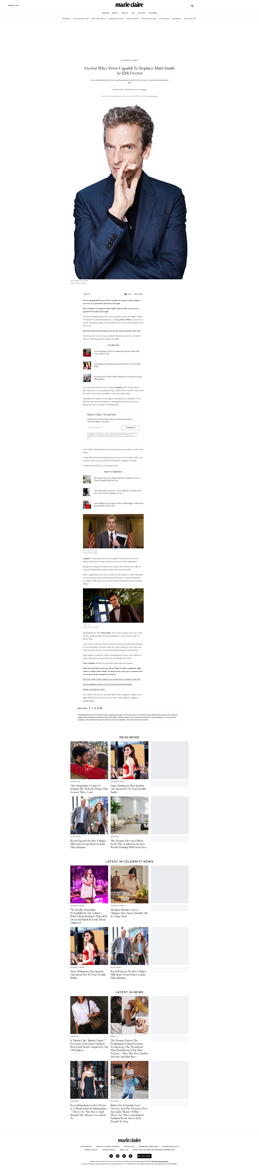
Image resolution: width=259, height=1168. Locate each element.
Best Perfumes (164, 19)
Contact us (129, 1146)
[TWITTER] (92, 708)
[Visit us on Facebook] (124, 1156)
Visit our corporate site (159, 1161)
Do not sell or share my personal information (153, 1150)
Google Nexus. (88, 701)
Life (133, 13)
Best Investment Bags (148, 19)
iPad (85, 698)
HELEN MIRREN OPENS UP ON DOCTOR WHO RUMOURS (107, 684)
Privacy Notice (91, 435)
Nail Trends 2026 (132, 19)
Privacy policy (91, 1150)
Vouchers (152, 13)
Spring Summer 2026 (116, 19)
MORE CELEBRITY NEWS (94, 690)
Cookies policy (109, 1150)
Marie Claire (118, 89)
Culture (141, 13)
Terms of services (110, 433)
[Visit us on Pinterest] (130, 1156)
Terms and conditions (148, 1146)
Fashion (105, 13)
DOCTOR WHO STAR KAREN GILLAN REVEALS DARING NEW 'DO (111, 331)
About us (124, 1150)
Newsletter (140, 294)
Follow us (129, 294)
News (145, 89)
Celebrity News (129, 60)
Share (88, 294)
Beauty (115, 13)
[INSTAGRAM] (95, 708)
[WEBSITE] (98, 708)
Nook (134, 698)
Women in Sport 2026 (81, 19)
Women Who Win (190, 19)
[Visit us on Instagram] (117, 1156)
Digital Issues (176, 19)
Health (125, 13)
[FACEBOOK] (89, 708)
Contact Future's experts (107, 1146)
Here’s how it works (152, 96)
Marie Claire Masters (98, 19)
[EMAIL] (101, 708)
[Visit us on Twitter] (111, 1156)
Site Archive (85, 1146)
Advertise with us (171, 1146)
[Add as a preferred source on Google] (157, 1156)
